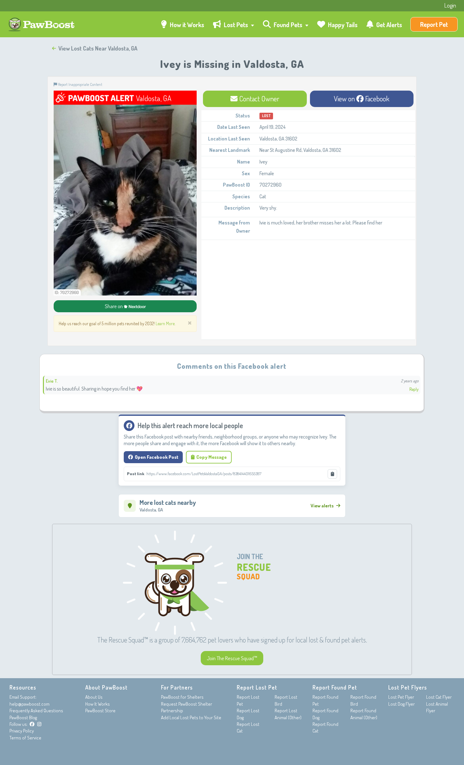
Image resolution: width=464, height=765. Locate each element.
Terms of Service (25, 738)
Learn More (165, 323)
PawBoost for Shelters (182, 697)
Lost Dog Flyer (401, 704)
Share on (114, 306)
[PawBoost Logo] (42, 24)
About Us (94, 697)
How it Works (186, 25)
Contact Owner (258, 98)
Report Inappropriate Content (79, 84)
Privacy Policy (21, 731)
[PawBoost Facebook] (32, 724)
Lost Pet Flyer (401, 697)
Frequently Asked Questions (36, 711)
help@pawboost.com (29, 704)
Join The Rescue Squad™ (232, 658)
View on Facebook (362, 98)
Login (450, 5)
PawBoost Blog (23, 717)
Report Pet (434, 24)
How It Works (97, 704)
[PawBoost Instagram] (39, 724)
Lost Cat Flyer (439, 697)
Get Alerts (388, 25)
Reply (414, 389)
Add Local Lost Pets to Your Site (191, 717)
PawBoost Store (100, 711)
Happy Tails (342, 25)
